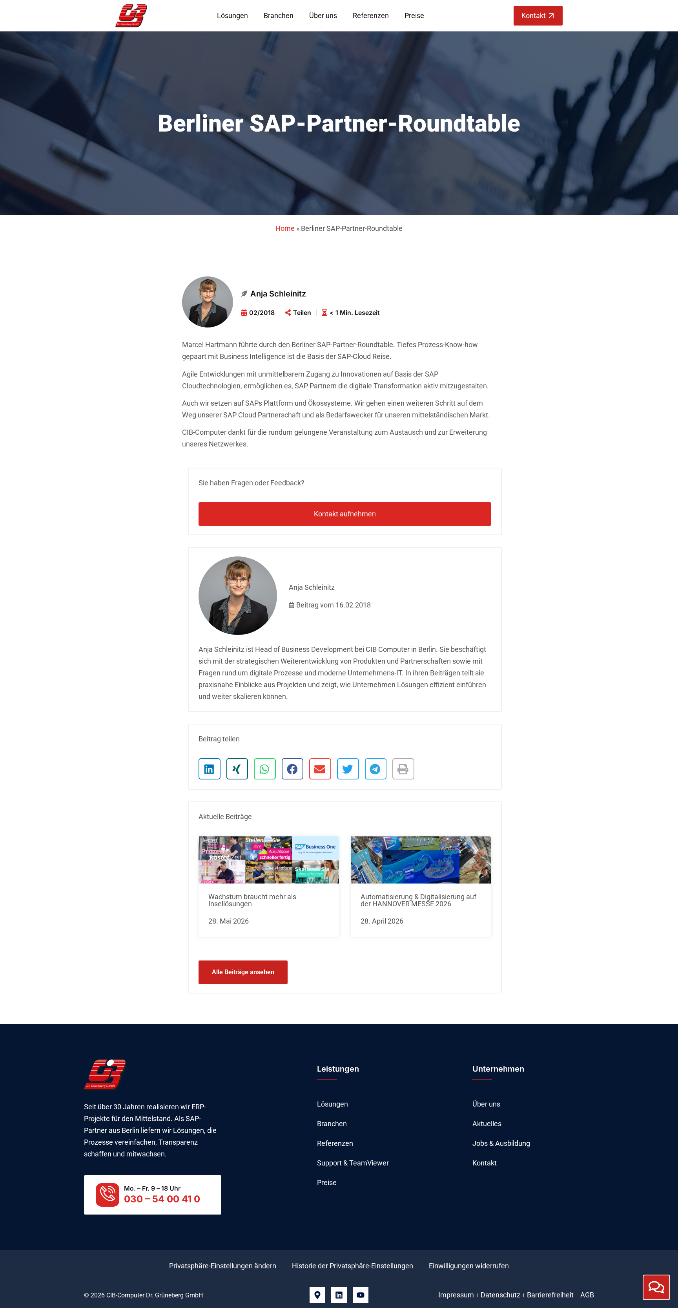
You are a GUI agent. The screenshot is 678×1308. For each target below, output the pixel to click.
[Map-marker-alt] (317, 1295)
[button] (210, 768)
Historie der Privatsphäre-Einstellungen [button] (352, 1266)
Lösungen (232, 15)
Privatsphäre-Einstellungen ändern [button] (222, 1266)
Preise (414, 15)
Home (285, 228)
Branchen (278, 15)
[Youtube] (360, 1295)
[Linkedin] (339, 1295)
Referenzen (371, 15)
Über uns (323, 15)
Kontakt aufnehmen (345, 514)
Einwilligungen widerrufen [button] (469, 1266)
